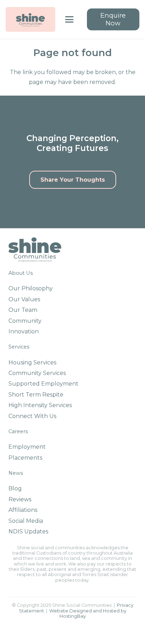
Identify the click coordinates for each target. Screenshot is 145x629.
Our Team (22, 310)
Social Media (25, 521)
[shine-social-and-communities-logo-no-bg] (34, 249)
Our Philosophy (30, 288)
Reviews (19, 499)
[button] (69, 19)
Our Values (24, 299)
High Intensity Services (40, 405)
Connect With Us (32, 416)
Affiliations (22, 510)
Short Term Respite (35, 394)
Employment (27, 446)
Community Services (37, 373)
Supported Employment (43, 383)
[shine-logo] (30, 19)
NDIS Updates (28, 531)
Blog (15, 488)
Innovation (23, 331)
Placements (25, 457)
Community (25, 320)
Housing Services (32, 362)
